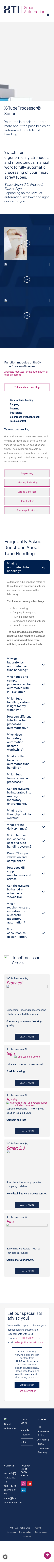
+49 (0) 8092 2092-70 (10, 1477)
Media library (26, 1432)
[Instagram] (23, 1483)
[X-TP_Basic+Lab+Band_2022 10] (27, 1102)
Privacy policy (25, 1532)
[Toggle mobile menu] (48, 14)
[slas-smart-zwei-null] (27, 1151)
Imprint (38, 1528)
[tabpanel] (27, 431)
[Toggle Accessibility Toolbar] (47, 1555)
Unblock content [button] (27, 1385)
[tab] (27, 387)
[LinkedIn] (23, 1490)
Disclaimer (11, 1532)
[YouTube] (29, 1483)
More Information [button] (27, 1390)
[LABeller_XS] (27, 1056)
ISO (24, 1441)
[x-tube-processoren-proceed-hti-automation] (27, 986)
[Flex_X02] (27, 1224)
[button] (27, 567)
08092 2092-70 (29, 1338)
